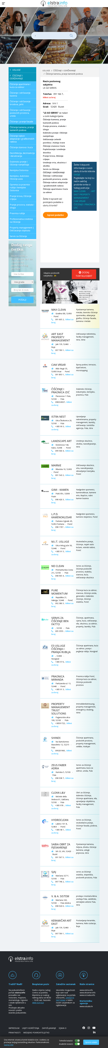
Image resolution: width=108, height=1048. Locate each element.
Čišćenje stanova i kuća (21, 147)
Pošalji (22, 299)
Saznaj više (8, 1044)
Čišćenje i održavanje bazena (20, 94)
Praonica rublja (17, 213)
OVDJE (77, 174)
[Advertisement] (84, 119)
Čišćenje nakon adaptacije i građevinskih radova (22, 138)
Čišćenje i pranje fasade (21, 121)
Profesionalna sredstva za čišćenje (21, 220)
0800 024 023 (38, 1002)
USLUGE (16, 69)
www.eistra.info (86, 990)
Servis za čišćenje (18, 236)
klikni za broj (49, 97)
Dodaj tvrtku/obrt (84, 274)
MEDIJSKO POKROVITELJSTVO (36, 1032)
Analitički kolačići (66, 1044)
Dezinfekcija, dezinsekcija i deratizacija (22, 154)
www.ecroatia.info (87, 995)
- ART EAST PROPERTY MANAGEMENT (84, 194)
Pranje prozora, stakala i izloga (22, 206)
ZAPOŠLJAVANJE (49, 1028)
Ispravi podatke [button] (55, 215)
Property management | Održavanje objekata (22, 229)
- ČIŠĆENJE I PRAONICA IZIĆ (84, 204)
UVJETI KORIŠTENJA (30, 1028)
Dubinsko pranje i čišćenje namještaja (19, 163)
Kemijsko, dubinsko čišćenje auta (19, 177)
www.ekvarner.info (87, 992)
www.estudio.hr (86, 1006)
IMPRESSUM (14, 1028)
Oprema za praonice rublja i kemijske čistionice (20, 187)
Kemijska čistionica (19, 170)
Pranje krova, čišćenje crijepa (20, 197)
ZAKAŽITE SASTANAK (65, 998)
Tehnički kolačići (66, 1040)
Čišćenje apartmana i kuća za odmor (20, 86)
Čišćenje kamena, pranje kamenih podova (22, 129)
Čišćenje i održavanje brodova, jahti (20, 103)
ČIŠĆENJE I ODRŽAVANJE (16, 77)
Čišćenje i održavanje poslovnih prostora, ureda (20, 113)
